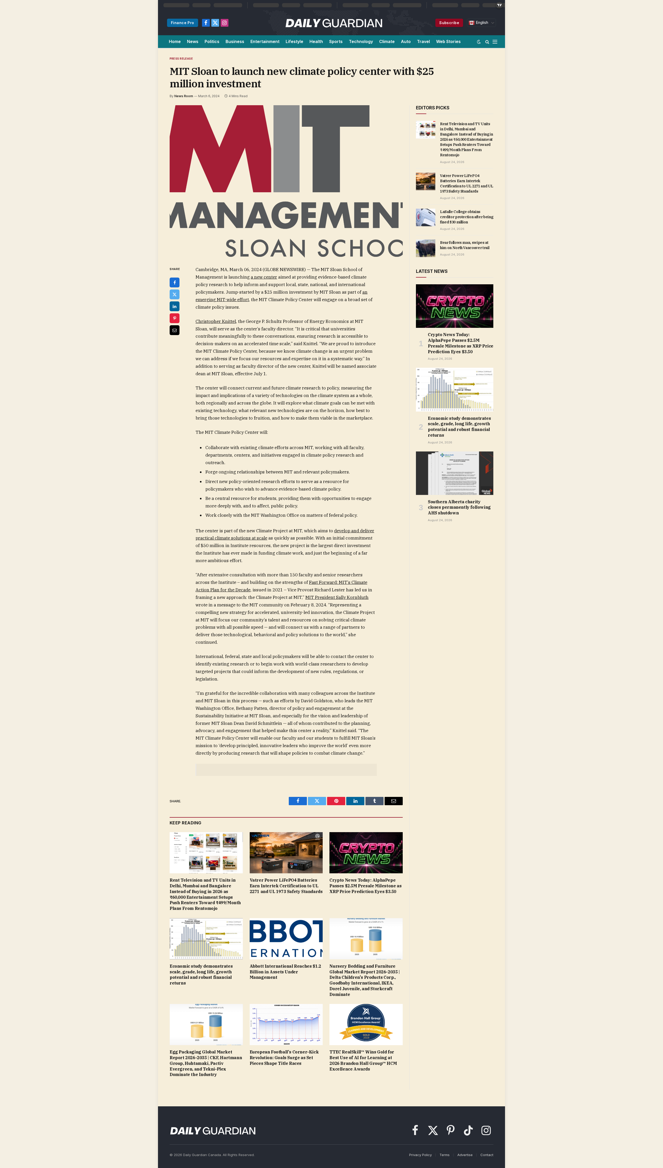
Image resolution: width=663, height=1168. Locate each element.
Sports (336, 41)
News (192, 41)
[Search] (487, 41)
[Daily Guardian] (334, 22)
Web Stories (448, 41)
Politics (212, 41)
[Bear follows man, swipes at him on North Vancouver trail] (425, 248)
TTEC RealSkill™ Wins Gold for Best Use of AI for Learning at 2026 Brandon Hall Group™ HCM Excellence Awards (363, 1060)
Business (235, 41)
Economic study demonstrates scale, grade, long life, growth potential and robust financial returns (201, 975)
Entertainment (264, 41)
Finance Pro (182, 22)
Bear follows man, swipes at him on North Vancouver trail (464, 245)
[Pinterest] (174, 318)
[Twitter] (174, 294)
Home (175, 41)
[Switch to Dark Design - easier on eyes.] (479, 42)
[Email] (174, 330)
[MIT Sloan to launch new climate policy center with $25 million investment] (286, 181)
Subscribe (449, 22)
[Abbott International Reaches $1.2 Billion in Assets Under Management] (286, 938)
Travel (423, 41)
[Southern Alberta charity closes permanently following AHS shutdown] (454, 473)
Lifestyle (294, 41)
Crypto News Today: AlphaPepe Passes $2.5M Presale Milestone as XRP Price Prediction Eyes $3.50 (365, 885)
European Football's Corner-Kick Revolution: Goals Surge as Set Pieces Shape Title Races (284, 1057)
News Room (183, 96)
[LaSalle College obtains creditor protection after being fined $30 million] (425, 217)
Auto (406, 41)
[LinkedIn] (174, 306)
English (481, 22)
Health (316, 41)
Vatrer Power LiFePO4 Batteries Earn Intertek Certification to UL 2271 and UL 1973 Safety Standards (286, 885)
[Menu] (495, 41)
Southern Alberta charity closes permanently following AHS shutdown (459, 507)
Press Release (181, 58)
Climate (387, 41)
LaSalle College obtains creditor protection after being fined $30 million (466, 216)
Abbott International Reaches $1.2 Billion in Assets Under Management (285, 972)
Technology (361, 41)
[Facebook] (174, 282)
